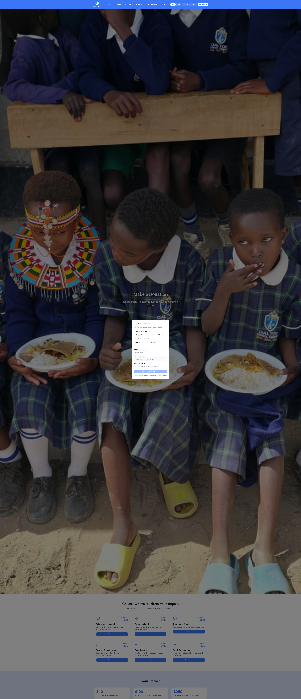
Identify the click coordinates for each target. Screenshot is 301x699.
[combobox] (141, 352)
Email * (153, 342)
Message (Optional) (140, 363)
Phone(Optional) (139, 356)
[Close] (167, 322)
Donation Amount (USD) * (142, 331)
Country (136, 349)
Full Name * (137, 342)
